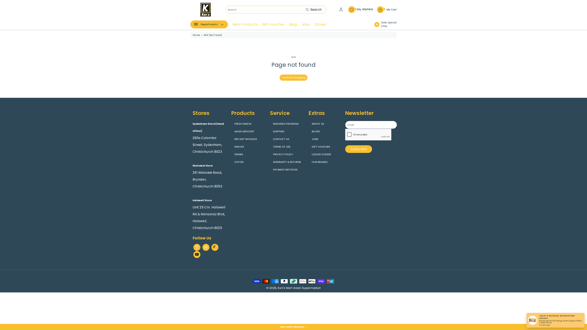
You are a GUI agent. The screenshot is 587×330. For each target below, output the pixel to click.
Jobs (306, 24)
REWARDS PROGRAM (286, 124)
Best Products (245, 24)
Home (196, 35)
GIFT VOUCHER (321, 146)
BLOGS (316, 131)
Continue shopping (293, 77)
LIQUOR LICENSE (321, 154)
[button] (293, 327)
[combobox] (276, 9)
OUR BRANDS (320, 162)
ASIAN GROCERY (244, 131)
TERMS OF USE (282, 146)
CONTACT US (281, 139)
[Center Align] (195, 25)
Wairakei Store (203, 165)
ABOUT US (318, 124)
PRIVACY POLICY (283, 154)
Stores (320, 24)
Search (316, 9)
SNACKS (239, 146)
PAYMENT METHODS (285, 169)
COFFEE (239, 162)
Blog (293, 24)
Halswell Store (202, 200)
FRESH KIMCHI (242, 124)
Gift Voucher (273, 24)
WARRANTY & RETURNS (287, 162)
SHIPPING (278, 131)
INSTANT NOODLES (245, 139)
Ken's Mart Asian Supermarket (299, 288)
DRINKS (238, 154)
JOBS (315, 139)
